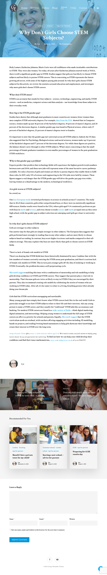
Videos (45, 8)
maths (23, 209)
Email (41, 519)
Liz (38, 44)
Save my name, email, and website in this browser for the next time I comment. (38, 530)
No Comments (65, 44)
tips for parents (63, 26)
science (33, 209)
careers (40, 26)
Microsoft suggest (17, 272)
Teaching (22, 447)
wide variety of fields (61, 310)
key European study (22, 199)
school (50, 26)
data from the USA (64, 120)
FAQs (73, 8)
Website (72, 519)
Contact (83, 8)
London (15, 447)
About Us (64, 7)
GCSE (74, 447)
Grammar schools (49, 447)
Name (11, 519)
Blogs (55, 8)
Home (24, 8)
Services (34, 8)
